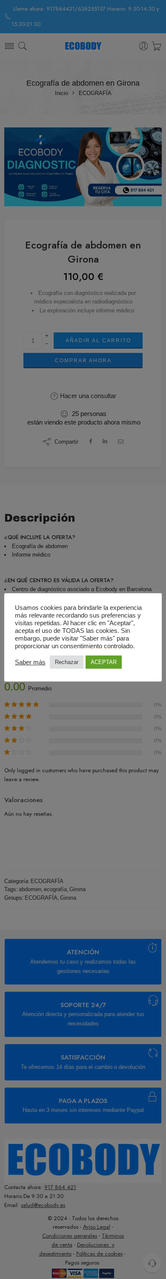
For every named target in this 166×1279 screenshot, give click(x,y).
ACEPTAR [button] (104, 662)
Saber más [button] (30, 662)
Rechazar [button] (66, 662)
